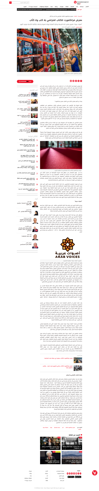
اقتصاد (72, 7)
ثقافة (67, 7)
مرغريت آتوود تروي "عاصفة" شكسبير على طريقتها (52, 461)
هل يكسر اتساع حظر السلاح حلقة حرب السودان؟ (26, 173)
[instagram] (76, 473)
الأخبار (87, 7)
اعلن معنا (62, 480)
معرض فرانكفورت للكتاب (70, 427)
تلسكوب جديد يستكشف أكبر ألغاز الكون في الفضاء (24, 95)
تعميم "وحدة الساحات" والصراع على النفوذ (24, 203)
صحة (52, 7)
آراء (77, 7)
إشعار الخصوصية (60, 473)
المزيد (25, 7)
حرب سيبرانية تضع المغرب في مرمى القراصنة (26, 161)
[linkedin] (72, 473)
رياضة (56, 7)
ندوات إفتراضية (57, 427)
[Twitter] (78, 473)
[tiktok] (70, 473)
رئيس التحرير (61, 476)
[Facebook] (80, 473)
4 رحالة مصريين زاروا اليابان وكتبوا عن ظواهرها (72, 447)
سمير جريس (79, 27)
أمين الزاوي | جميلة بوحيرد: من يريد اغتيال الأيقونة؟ (26, 189)
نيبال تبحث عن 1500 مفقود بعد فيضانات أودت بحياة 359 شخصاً (28, 156)
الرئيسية (80, 16)
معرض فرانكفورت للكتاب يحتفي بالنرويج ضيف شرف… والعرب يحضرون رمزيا (58, 367)
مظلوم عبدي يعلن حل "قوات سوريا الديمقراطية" (23, 116)
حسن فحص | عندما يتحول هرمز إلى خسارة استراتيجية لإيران (27, 184)
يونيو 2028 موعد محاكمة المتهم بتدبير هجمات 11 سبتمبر (26, 150)
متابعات (28, 107)
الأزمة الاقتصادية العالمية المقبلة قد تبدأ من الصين (25, 220)
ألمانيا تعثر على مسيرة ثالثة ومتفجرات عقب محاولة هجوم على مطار (40, 9)
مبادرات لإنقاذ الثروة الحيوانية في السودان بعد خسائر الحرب (66, 9)
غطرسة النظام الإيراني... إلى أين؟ (24, 212)
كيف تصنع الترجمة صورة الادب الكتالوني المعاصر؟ (73, 461)
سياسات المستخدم (60, 471)
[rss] (67, 473)
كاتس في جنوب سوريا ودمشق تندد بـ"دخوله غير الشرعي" (24, 131)
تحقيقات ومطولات (43, 7)
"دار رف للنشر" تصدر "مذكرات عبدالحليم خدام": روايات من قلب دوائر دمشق (26, 167)
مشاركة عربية (45, 427)
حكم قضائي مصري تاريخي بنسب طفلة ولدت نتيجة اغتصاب (24, 102)
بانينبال (79, 429)
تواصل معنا (61, 478)
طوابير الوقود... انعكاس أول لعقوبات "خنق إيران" (23, 109)
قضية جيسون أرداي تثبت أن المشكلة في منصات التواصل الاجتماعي (24, 229)
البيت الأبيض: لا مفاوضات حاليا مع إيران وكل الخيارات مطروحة (27, 140)
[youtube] (74, 473)
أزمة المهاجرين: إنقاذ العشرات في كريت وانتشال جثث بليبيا (24, 123)
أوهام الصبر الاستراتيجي (25, 244)
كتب (63, 427)
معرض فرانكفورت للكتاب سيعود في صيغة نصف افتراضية (58, 358)
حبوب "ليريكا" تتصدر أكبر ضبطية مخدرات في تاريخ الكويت (27, 145)
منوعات (61, 7)
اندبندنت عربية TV (33, 7)
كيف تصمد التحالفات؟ (26, 236)
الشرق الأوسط (27, 128)
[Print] (71, 81)
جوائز (51, 427)
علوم (29, 93)
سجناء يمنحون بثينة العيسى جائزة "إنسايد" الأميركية (50, 447)
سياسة (82, 7)
